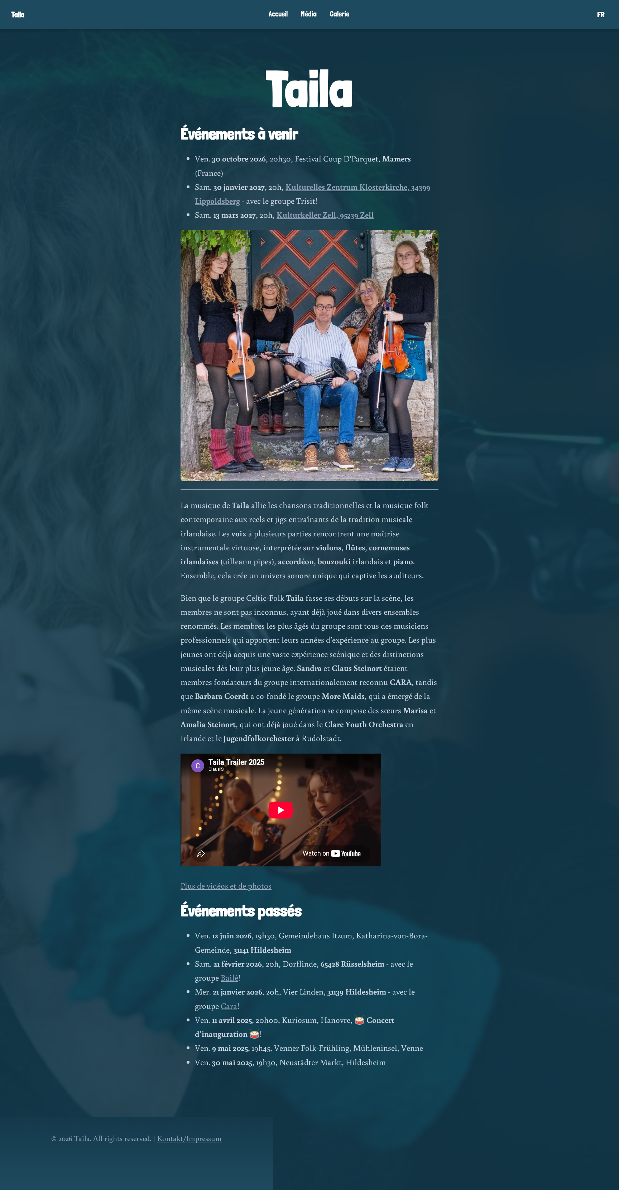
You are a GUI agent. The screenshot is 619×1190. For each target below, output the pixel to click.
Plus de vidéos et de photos (226, 885)
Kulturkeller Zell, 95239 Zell (325, 214)
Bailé (229, 977)
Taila (17, 14)
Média (309, 13)
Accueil (278, 13)
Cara (229, 1005)
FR (601, 14)
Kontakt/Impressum (189, 1138)
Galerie (339, 13)
